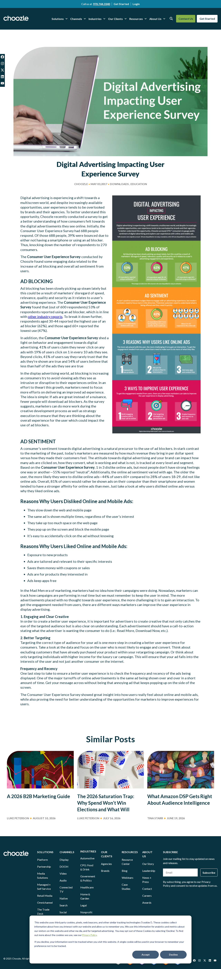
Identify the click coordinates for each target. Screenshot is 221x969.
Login (136, 4)
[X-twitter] (2, 70)
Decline (173, 954)
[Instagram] (2, 63)
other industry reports (45, 316)
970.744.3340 (101, 4)
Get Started (121, 4)
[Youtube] (2, 83)
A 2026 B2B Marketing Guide (38, 796)
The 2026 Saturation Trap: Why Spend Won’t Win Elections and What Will (105, 802)
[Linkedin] (2, 76)
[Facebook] (2, 57)
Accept (146, 954)
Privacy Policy (89, 935)
